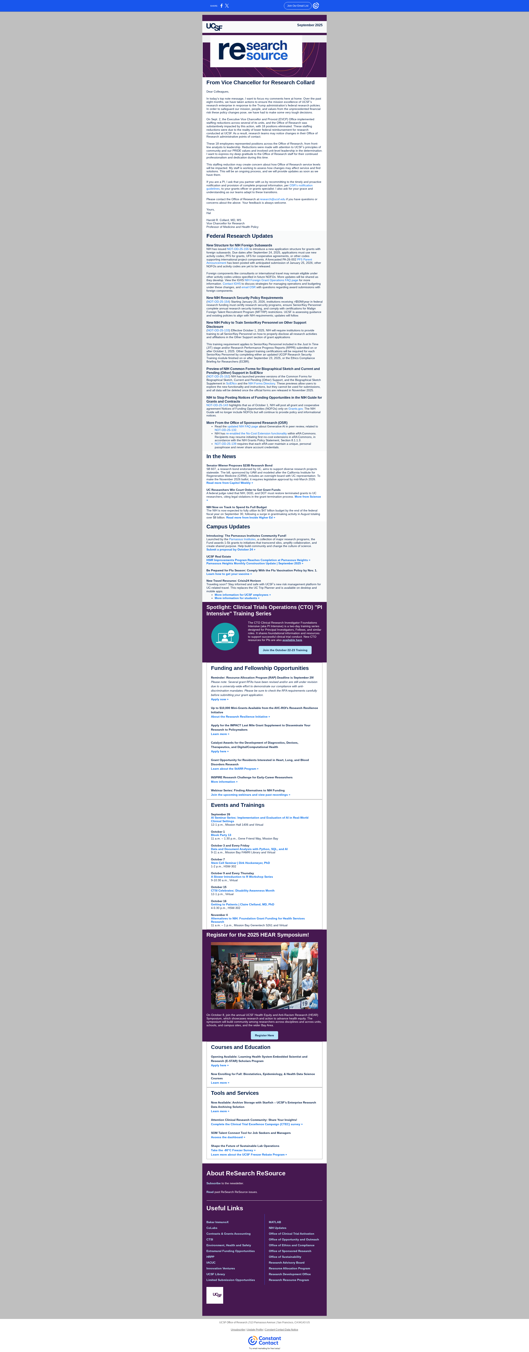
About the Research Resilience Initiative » (240, 716)
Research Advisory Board (287, 1262)
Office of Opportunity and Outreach (294, 1239)
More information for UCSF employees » (243, 594)
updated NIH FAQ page (243, 426)
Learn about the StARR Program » (235, 768)
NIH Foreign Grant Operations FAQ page (271, 280)
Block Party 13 (221, 835)
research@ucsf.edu (272, 199)
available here (292, 640)
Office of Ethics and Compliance (292, 1245)
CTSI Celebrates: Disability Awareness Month (243, 890)
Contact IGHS (232, 283)
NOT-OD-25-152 (218, 376)
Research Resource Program (289, 1280)
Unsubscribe (238, 1329)
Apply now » (220, 699)
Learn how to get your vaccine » (229, 574)
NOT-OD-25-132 (225, 430)
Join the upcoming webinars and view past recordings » (250, 794)
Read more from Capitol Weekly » (229, 482)
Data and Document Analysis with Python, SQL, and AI (249, 849)
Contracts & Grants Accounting (228, 1233)
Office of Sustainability (285, 1256)
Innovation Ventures (220, 1268)
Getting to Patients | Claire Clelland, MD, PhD (242, 904)
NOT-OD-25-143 (217, 405)
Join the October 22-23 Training (285, 650)
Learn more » (220, 734)
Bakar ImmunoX (217, 1222)
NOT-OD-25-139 (225, 443)
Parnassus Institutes (242, 539)
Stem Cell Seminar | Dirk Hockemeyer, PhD (240, 862)
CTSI (209, 1239)
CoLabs (211, 1228)
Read (210, 1192)
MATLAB (275, 1222)
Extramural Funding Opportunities (230, 1251)
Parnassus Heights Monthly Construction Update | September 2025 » (254, 563)
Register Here (264, 1035)
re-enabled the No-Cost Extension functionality (256, 433)
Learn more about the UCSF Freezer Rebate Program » (249, 1154)
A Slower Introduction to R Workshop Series (242, 876)
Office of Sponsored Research (290, 1251)
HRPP (210, 1256)
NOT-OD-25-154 (218, 301)
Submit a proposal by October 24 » (230, 549)
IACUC (211, 1262)
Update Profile (255, 1329)
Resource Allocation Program (289, 1268)
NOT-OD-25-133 (218, 330)
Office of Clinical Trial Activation (291, 1233)
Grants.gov (295, 408)
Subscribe (213, 1183)
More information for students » (237, 598)
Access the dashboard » (228, 1137)
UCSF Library (215, 1274)
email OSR (249, 287)
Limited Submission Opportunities (230, 1280)
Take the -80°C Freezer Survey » (233, 1150)
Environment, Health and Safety (228, 1245)
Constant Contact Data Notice (281, 1329)
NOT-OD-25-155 (238, 249)
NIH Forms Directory (261, 383)
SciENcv (231, 383)
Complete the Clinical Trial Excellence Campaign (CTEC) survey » (257, 1124)
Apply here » (220, 751)
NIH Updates (277, 1228)
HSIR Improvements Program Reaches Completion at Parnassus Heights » (258, 560)
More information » (224, 781)
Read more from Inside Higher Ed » (250, 517)
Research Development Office (290, 1274)
